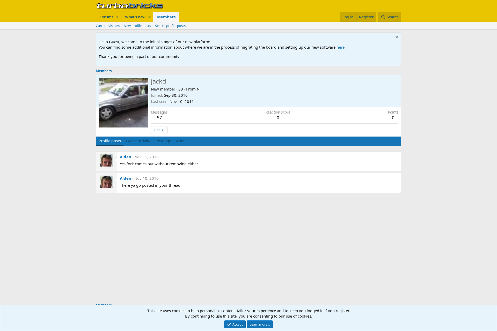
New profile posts (137, 25)
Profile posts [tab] (110, 140)
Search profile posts (170, 25)
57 (159, 118)
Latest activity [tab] (138, 140)
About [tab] (181, 140)
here (341, 47)
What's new (135, 16)
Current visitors (108, 25)
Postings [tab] (163, 140)
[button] (117, 17)
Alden (125, 156)
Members (166, 16)
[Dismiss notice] (396, 38)
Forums (106, 16)
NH (199, 89)
